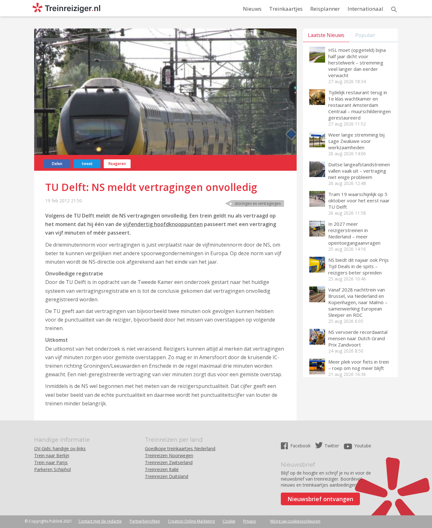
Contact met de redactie (100, 521)
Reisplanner (325, 8)
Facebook (301, 446)
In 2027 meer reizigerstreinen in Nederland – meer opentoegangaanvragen (354, 233)
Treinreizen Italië (162, 469)
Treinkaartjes (286, 8)
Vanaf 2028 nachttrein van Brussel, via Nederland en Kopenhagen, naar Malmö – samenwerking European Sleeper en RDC (357, 302)
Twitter (331, 446)
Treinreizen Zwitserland (169, 462)
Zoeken (394, 9)
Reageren (117, 163)
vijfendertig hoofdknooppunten (163, 224)
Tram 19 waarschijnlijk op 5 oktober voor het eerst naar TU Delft (359, 200)
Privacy (249, 521)
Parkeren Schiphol (52, 469)
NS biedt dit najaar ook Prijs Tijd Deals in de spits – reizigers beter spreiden (358, 266)
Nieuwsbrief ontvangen (320, 499)
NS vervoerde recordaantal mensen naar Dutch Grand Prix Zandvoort (357, 338)
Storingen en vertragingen (258, 203)
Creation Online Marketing (191, 521)
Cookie (229, 521)
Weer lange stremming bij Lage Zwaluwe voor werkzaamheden (356, 141)
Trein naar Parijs (51, 462)
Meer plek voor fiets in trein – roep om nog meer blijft (358, 365)
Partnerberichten (145, 521)
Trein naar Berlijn (51, 455)
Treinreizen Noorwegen (169, 455)
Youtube (362, 446)
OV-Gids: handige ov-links (60, 448)
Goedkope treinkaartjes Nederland (180, 448)
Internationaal (365, 8)
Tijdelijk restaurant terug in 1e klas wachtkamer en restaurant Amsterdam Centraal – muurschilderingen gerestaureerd (359, 105)
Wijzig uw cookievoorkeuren (295, 521)
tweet (87, 163)
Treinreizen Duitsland (166, 476)
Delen (57, 163)
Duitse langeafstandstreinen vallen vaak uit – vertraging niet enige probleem (359, 170)
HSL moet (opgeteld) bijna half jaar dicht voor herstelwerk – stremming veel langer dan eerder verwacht (357, 62)
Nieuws (252, 8)
